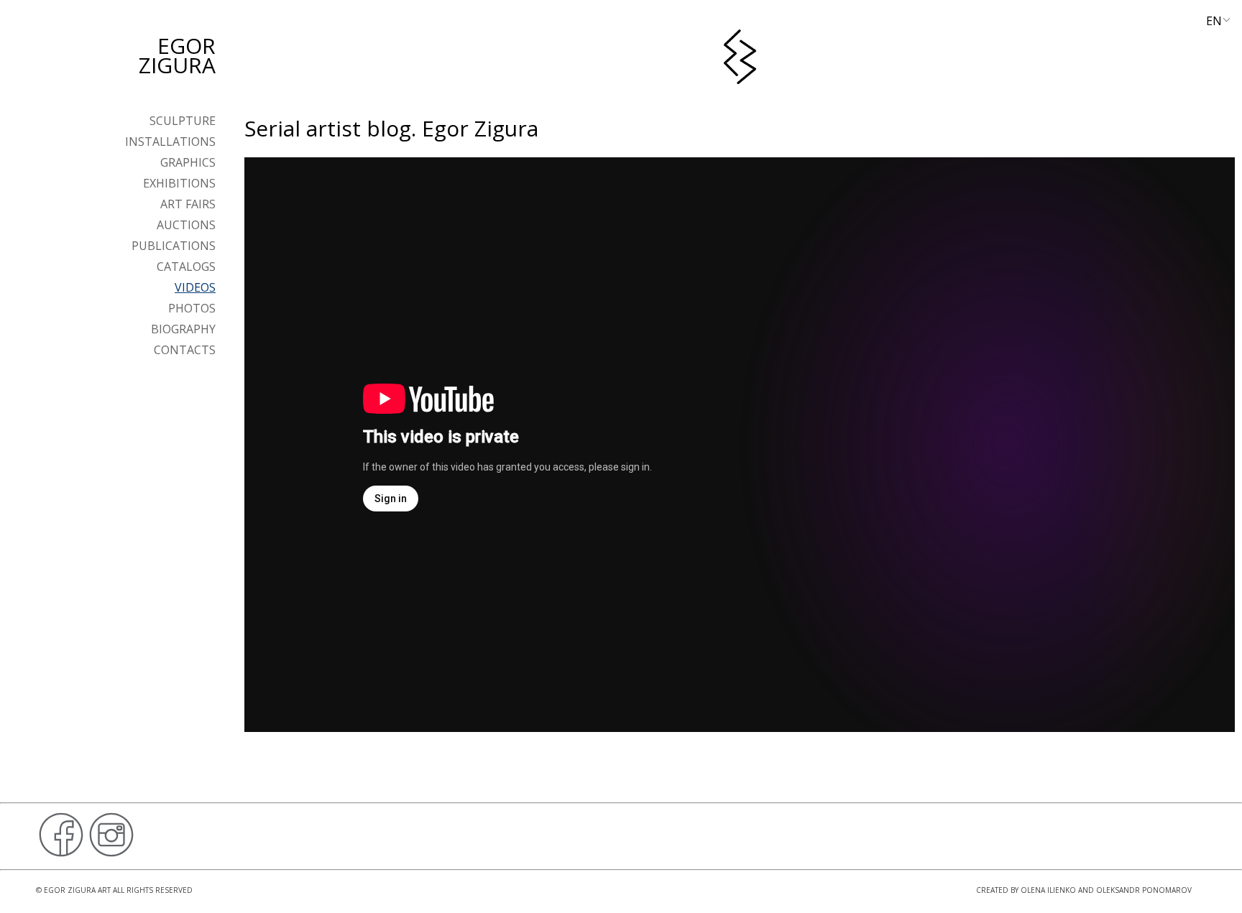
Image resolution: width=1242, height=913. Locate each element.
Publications (174, 246)
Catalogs (186, 266)
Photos (192, 308)
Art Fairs (188, 204)
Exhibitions (179, 183)
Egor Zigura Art (77, 890)
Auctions (186, 225)
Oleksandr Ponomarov (1144, 890)
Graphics (188, 162)
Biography (183, 329)
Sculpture (183, 121)
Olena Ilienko (1048, 890)
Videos (195, 287)
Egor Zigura (177, 55)
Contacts (185, 350)
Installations (170, 141)
